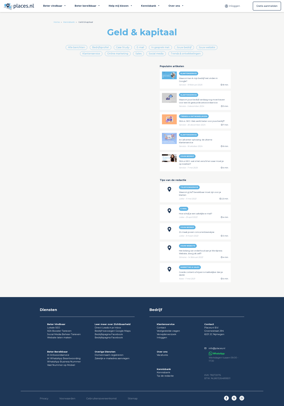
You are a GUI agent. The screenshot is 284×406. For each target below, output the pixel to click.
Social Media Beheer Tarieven (64, 334)
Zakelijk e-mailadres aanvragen (112, 358)
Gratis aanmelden (266, 6)
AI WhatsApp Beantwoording (63, 358)
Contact (161, 327)
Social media (156, 53)
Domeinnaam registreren (109, 355)
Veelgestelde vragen (168, 330)
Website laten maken (59, 337)
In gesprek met (160, 47)
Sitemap (133, 398)
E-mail (140, 47)
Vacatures (162, 355)
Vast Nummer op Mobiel (61, 365)
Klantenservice (91, 53)
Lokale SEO (53, 327)
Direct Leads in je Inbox (108, 327)
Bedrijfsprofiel (100, 47)
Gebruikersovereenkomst (101, 398)
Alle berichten (76, 47)
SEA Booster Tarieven (59, 330)
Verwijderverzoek (166, 334)
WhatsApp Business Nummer (64, 361)
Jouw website (207, 47)
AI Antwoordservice (58, 355)
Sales (138, 53)
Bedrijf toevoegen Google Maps (112, 330)
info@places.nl (217, 348)
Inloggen (162, 337)
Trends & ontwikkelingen (186, 53)
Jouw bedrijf (184, 47)
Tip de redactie (165, 375)
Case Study (122, 47)
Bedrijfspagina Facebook (109, 334)
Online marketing (117, 53)
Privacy (44, 398)
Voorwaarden (67, 398)
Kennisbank (163, 372)
